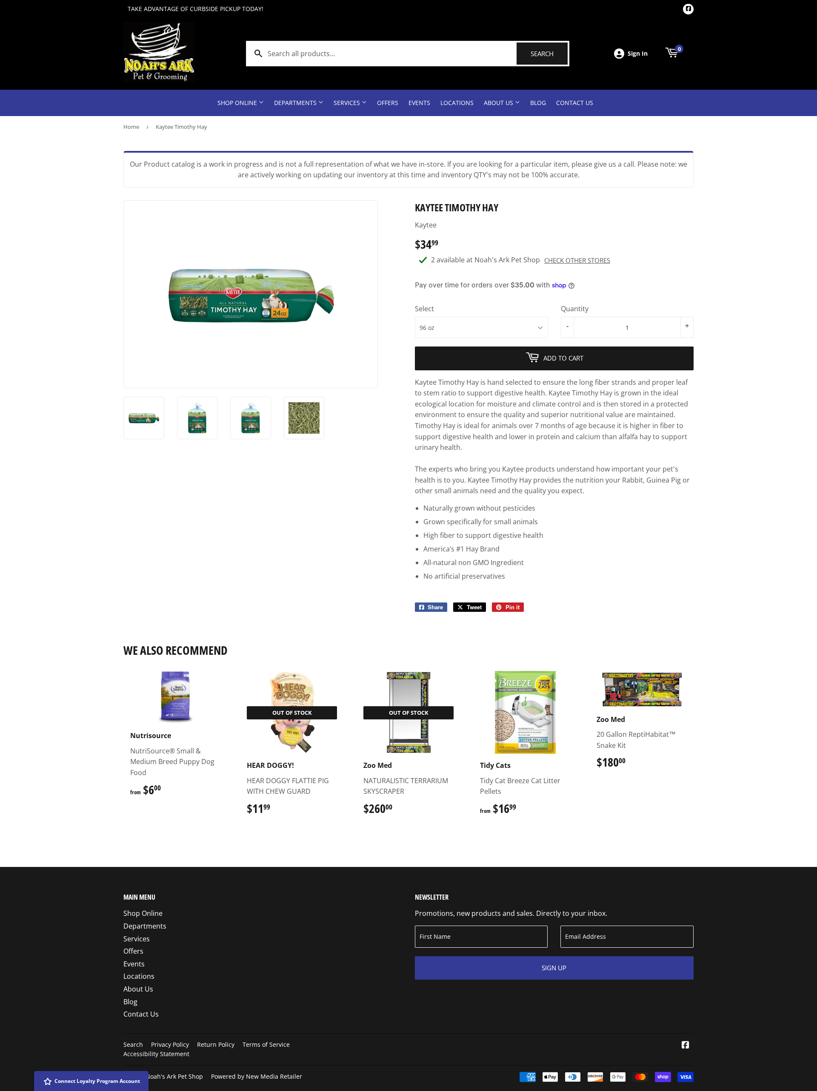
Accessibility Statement (156, 1054)
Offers (387, 103)
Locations (457, 103)
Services (348, 103)
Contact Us (574, 103)
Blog (538, 103)
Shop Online (238, 103)
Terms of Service (266, 1044)
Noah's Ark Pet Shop (174, 1076)
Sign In (638, 53)
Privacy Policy (170, 1044)
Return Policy (215, 1044)
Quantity (574, 308)
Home (131, 127)
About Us (499, 103)
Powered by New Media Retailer (256, 1076)
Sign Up (554, 967)
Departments (296, 103)
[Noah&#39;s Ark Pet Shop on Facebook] (685, 1045)
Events (419, 103)
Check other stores (577, 260)
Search (549, 53)
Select (424, 308)
